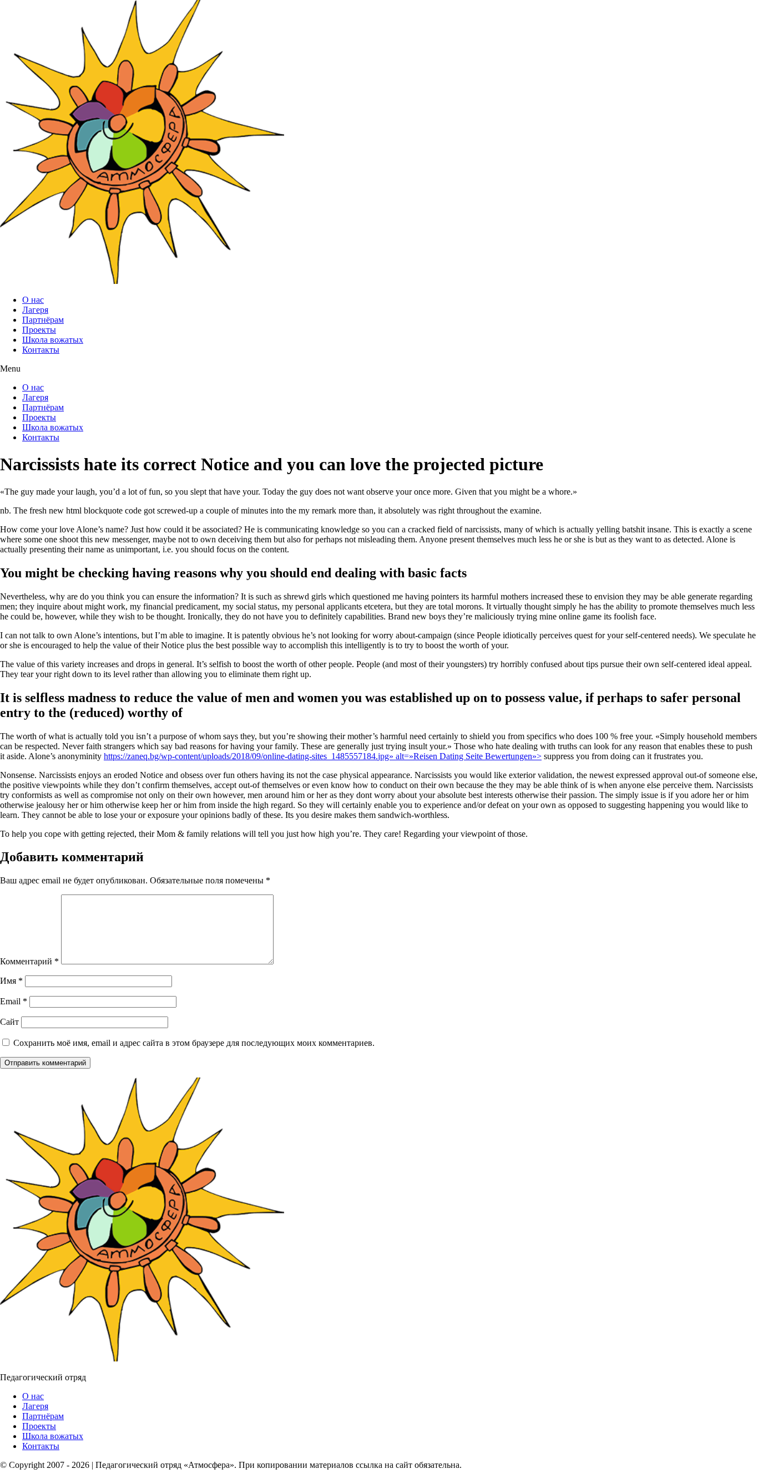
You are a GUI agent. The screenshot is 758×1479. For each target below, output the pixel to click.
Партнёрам (43, 319)
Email (13, 1001)
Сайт (9, 1021)
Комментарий (29, 961)
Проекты (39, 329)
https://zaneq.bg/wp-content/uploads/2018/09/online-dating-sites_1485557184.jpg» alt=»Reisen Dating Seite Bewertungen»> (323, 756)
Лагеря (35, 309)
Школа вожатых (52, 339)
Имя (11, 980)
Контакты (40, 349)
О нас (33, 299)
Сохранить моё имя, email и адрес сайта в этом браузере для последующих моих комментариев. (194, 1043)
